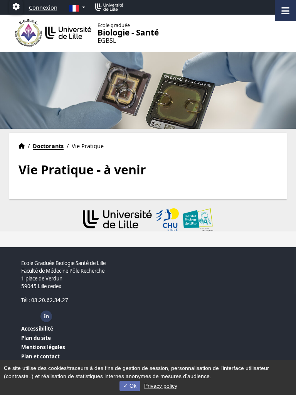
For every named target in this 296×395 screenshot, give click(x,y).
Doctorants (48, 146)
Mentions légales (43, 347)
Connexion (43, 7)
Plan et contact (40, 356)
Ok (132, 386)
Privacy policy (160, 386)
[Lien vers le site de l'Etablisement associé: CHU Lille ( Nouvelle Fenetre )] (167, 219)
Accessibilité (37, 328)
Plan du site (36, 337)
